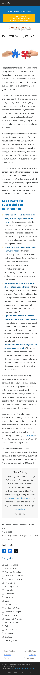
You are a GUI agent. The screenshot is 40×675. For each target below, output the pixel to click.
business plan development (20, 498)
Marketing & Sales (12, 608)
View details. (20, 509)
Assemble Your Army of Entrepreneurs (27, 655)
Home (4, 535)
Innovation (9, 590)
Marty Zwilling (20, 472)
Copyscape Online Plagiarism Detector (22, 668)
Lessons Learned (12, 604)
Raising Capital (11, 615)
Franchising (10, 583)
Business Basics (11, 565)
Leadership (9, 597)
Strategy (8, 637)
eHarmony (30, 435)
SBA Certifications (12, 622)
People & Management (21, 535)
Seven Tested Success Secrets (8, 655)
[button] (6, 2)
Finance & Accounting (14, 575)
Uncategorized (11, 640)
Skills (7, 626)
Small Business (11, 629)
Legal (7, 601)
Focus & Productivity (13, 579)
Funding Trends (11, 586)
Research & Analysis (13, 619)
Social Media (10, 633)
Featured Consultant (13, 572)
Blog (9, 535)
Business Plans (11, 568)
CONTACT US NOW (19, 18)
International (10, 593)
